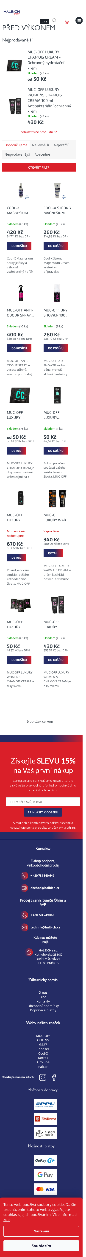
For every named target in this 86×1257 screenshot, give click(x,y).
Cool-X (43, 1053)
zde (6, 1219)
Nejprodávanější (17, 154)
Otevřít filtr (39, 167)
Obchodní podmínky (43, 1006)
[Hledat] (53, 20)
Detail (16, 450)
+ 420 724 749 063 (42, 915)
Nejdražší (61, 145)
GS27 (43, 1044)
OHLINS (43, 1040)
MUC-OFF (43, 1035)
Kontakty (43, 1001)
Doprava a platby (43, 1010)
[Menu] (79, 20)
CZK (44, 22)
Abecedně (42, 154)
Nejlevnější (40, 145)
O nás (43, 992)
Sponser (43, 1049)
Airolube (43, 1062)
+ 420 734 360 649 (42, 876)
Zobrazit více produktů (36, 132)
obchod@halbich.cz (45, 888)
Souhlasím (41, 1245)
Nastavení (41, 1231)
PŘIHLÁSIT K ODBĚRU (43, 812)
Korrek (43, 1058)
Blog (43, 997)
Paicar (43, 1066)
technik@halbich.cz (45, 927)
